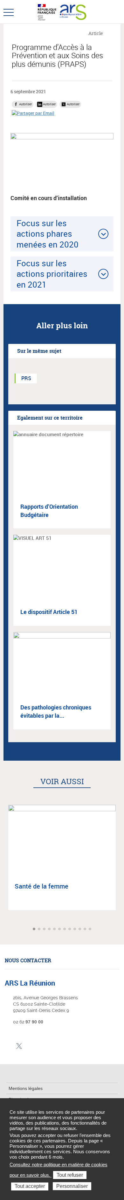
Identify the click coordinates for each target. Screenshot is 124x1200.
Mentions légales (26, 1088)
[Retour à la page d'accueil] (72, 11)
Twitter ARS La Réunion (19, 1046)
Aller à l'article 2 (40, 929)
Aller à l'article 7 (65, 929)
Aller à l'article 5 (55, 929)
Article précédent (5, 929)
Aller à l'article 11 (85, 929)
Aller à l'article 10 (80, 929)
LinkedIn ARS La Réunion (28, 1046)
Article (95, 33)
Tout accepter (30, 1186)
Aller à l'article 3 (45, 929)
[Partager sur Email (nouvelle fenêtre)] (33, 113)
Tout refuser (70, 1175)
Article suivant (118, 929)
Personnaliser (72, 1186)
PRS (26, 378)
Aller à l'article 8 (70, 929)
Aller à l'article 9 (75, 929)
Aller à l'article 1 (35, 929)
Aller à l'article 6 (60, 929)
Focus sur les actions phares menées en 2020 (48, 234)
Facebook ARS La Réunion (9, 1046)
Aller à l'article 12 (91, 929)
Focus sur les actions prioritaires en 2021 (52, 274)
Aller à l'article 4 (50, 929)
